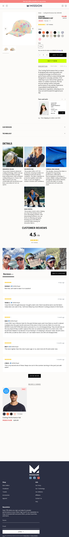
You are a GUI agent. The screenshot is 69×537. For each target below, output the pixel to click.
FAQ (36, 501)
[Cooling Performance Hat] (15, 399)
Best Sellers (6, 485)
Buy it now (52, 61)
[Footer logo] (34, 470)
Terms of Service (34, 535)
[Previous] (3, 1)
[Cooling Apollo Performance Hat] (44, 108)
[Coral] (7, 414)
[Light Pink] (14, 414)
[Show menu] (3, 6)
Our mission (7, 127)
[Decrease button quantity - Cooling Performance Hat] (40, 55)
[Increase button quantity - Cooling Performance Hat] (46, 55)
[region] (34, 185)
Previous (5, 28)
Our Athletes (39, 492)
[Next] (65, 1)
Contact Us (38, 498)
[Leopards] (11, 414)
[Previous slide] (62, 99)
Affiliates (37, 495)
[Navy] (4, 414)
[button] (13, 259)
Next (32, 28)
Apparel (5, 498)
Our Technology (40, 488)
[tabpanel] (34, 329)
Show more (34, 376)
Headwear (6, 488)
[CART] (65, 6)
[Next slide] (65, 99)
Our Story (38, 485)
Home (39, 13)
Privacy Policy (26, 535)
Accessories (6, 495)
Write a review (58, 273)
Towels (5, 492)
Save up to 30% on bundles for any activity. (34, 1)
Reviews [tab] (8, 274)
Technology (7, 133)
